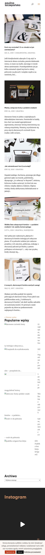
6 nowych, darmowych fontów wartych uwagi (22, 285)
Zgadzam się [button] (10, 552)
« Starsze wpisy (10, 317)
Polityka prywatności (32, 552)
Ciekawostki (21, 53)
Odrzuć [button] (20, 552)
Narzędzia (28, 230)
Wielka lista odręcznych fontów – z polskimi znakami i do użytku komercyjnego (21, 225)
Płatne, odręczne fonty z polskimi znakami (20, 108)
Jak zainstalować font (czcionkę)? (17, 166)
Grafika (31, 53)
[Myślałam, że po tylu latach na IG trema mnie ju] (22, 524)
